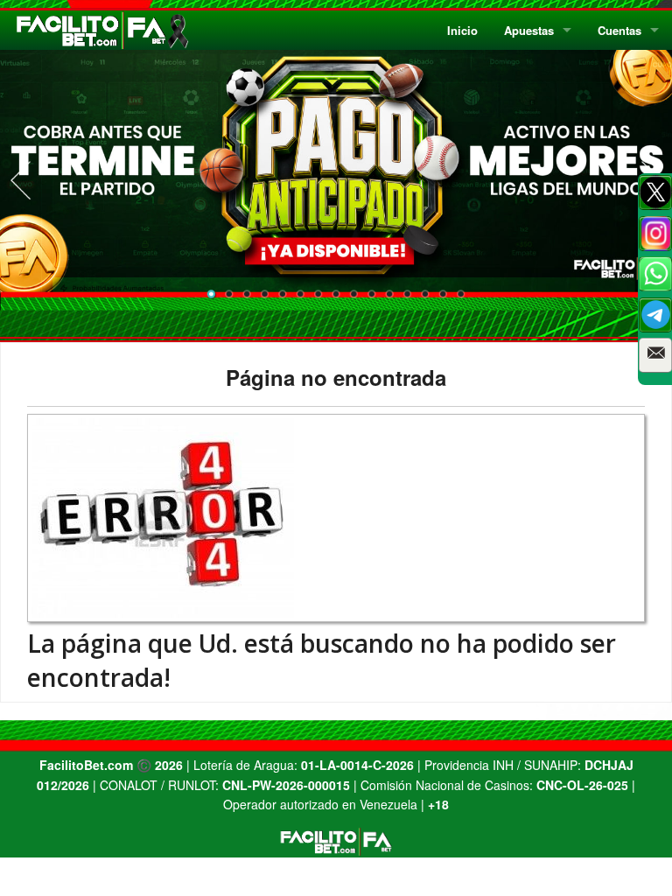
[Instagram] (655, 233)
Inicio (462, 30)
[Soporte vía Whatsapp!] (655, 273)
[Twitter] (655, 192)
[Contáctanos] (655, 355)
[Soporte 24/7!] (655, 315)
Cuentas (619, 30)
